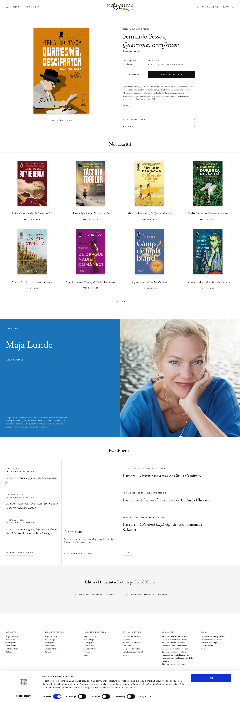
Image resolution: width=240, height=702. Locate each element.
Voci (86, 654)
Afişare (143, 696)
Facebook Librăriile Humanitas (175, 654)
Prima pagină (32, 7)
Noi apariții (11, 639)
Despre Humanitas (131, 648)
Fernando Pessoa (144, 36)
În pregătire (11, 642)
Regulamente (207, 645)
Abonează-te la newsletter (79, 553)
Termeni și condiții (209, 642)
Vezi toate (120, 301)
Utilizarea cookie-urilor (211, 639)
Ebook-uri (127, 645)
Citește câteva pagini (61, 120)
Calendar (128, 553)
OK (211, 678)
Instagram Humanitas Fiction (175, 648)
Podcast (126, 639)
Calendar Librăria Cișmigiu (20, 553)
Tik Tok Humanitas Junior (173, 664)
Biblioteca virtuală (131, 642)
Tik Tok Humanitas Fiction (174, 651)
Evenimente (11, 645)
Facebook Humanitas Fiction (174, 645)
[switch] (82, 696)
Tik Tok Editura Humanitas (174, 642)
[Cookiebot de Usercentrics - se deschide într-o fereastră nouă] (23, 696)
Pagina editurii (12, 636)
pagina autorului (15, 360)
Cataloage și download (133, 651)
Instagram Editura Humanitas (175, 639)
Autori (9, 651)
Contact (126, 654)
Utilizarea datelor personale (213, 636)
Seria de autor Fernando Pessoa (165, 65)
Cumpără (171, 74)
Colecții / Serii (12, 648)
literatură (153, 61)
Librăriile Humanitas (207, 7)
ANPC (204, 648)
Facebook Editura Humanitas (175, 636)
